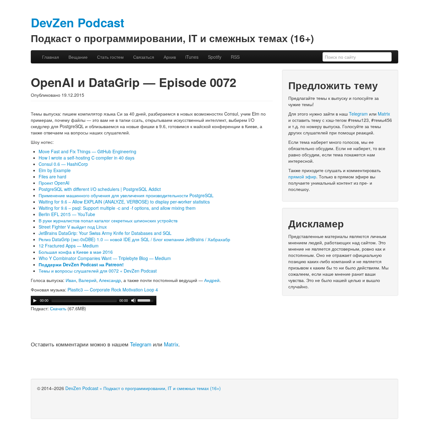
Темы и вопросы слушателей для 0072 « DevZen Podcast (98, 271)
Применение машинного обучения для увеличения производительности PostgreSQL (126, 195)
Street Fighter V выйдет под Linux (73, 227)
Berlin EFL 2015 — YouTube (67, 214)
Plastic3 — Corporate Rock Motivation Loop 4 (113, 289)
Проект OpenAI (54, 183)
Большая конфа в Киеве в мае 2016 (76, 252)
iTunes (191, 57)
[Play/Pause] (34, 300)
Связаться (143, 57)
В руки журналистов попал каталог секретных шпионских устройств (108, 220)
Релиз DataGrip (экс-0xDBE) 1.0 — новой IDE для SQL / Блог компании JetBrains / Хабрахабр (134, 239)
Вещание (78, 57)
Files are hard (52, 176)
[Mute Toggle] (133, 300)
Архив (170, 57)
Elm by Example (55, 170)
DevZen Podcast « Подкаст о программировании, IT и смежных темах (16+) (143, 388)
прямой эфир (302, 176)
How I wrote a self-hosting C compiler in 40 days (86, 158)
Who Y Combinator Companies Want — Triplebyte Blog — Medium (105, 258)
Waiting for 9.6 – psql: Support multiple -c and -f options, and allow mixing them (117, 208)
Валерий (87, 280)
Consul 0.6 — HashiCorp (63, 164)
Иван (71, 280)
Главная (50, 57)
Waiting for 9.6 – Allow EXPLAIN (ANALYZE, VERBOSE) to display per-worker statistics (124, 201)
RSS (235, 57)
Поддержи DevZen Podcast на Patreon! (81, 264)
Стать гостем (110, 57)
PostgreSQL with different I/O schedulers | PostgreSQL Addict (100, 189)
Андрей (212, 280)
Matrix (171, 344)
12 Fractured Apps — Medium (69, 245)
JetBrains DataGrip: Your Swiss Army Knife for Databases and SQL (105, 233)
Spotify (214, 57)
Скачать (58, 308)
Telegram (140, 344)
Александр (110, 280)
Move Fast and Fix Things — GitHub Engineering (87, 151)
